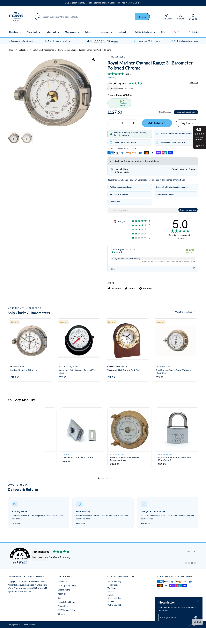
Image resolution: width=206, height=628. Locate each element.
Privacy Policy (63, 606)
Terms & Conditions (66, 602)
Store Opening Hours (67, 585)
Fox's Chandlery (29, 625)
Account (180, 19)
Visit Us (195, 32)
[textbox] (143, 210)
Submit (142, 16)
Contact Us (62, 581)
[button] (102, 40)
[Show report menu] (194, 268)
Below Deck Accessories (43, 50)
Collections (23, 50)
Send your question (188, 210)
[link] (103, 556)
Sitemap (61, 614)
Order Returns (64, 590)
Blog (59, 598)
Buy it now (187, 123)
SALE (176, 32)
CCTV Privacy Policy (66, 610)
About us (62, 594)
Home (11, 50)
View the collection (183, 312)
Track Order (167, 19)
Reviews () (112, 77)
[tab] (122, 172)
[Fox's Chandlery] (16, 17)
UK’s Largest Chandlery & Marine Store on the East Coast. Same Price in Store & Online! (103, 3)
